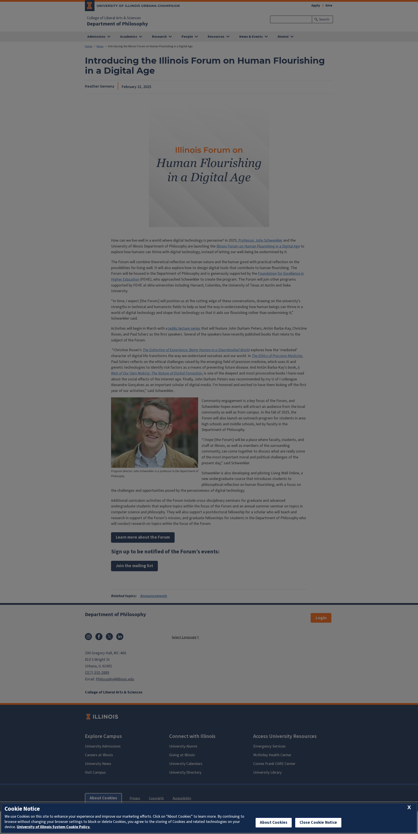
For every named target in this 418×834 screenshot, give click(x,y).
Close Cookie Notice (318, 823)
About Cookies (273, 823)
